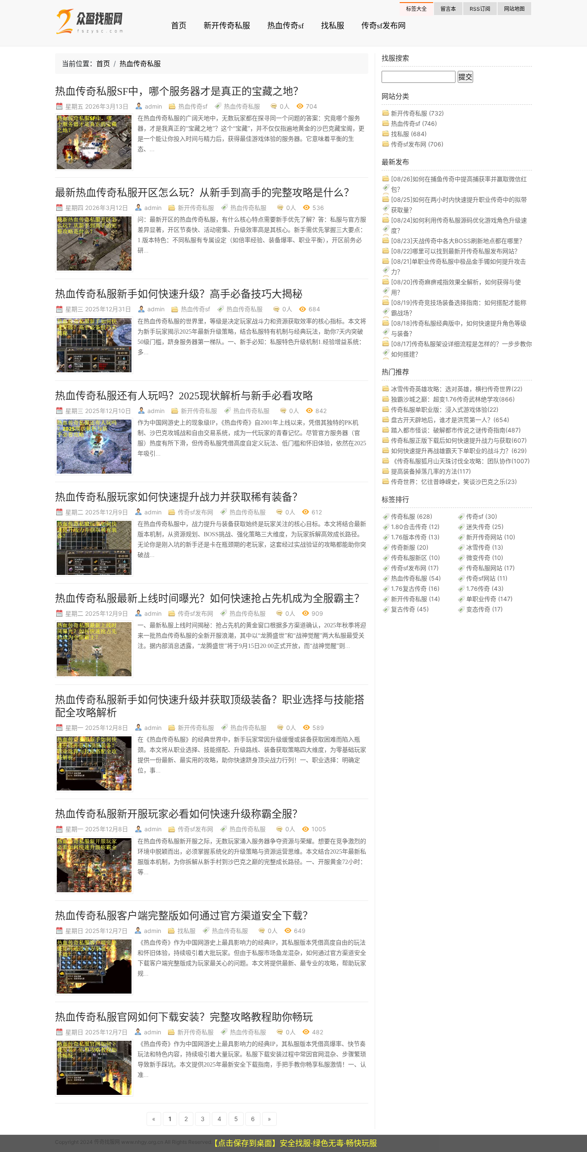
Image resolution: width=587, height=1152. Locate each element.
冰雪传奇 (484, 547)
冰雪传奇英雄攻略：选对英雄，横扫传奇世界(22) (457, 388)
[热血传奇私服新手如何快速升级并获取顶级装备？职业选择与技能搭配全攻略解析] (94, 763)
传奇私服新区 (415, 557)
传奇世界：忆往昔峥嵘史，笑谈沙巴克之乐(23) (454, 481)
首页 (178, 25)
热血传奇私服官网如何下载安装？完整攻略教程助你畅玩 (184, 1017)
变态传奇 (484, 609)
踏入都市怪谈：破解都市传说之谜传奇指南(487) (456, 430)
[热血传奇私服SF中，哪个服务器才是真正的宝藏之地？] (94, 141)
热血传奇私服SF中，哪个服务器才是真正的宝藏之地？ (179, 91)
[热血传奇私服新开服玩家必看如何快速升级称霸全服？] (94, 864)
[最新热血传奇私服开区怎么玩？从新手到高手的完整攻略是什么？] (94, 243)
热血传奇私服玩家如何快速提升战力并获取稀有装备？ (179, 497)
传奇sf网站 (487, 578)
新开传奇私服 (227, 25)
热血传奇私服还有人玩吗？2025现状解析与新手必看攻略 (184, 395)
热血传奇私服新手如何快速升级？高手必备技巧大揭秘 (179, 294)
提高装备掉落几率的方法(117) (431, 471)
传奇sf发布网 (383, 25)
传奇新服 (409, 547)
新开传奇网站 (490, 537)
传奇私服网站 (490, 567)
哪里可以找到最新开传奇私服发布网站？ (455, 251)
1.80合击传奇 (415, 526)
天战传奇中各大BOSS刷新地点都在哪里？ (458, 240)
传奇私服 (411, 516)
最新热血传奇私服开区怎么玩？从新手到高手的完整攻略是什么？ (204, 192)
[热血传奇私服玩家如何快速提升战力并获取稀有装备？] (94, 547)
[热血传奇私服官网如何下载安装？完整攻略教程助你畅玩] (94, 1067)
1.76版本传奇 (415, 537)
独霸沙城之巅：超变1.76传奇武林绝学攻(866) (453, 399)
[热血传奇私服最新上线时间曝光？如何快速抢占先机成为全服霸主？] (94, 648)
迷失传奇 (485, 526)
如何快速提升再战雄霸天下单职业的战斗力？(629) (459, 450)
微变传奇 (484, 557)
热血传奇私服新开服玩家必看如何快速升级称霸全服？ (179, 814)
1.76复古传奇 (415, 588)
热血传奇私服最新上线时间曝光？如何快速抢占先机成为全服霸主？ (209, 598)
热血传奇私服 (140, 63)
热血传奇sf (285, 25)
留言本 (448, 9)
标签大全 (416, 9)
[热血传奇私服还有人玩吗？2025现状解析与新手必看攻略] (94, 446)
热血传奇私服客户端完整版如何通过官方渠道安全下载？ (184, 915)
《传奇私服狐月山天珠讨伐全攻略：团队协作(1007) (460, 461)
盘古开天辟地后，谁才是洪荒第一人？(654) (450, 419)
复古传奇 (410, 609)
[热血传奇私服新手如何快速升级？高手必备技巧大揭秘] (94, 344)
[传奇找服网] (98, 23)
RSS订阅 (480, 9)
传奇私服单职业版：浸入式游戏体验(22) (444, 409)
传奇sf (481, 516)
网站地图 (514, 9)
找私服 (332, 25)
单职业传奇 (489, 598)
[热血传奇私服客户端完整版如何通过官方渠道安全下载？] (94, 966)
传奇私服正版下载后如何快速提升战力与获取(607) (459, 440)
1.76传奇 (485, 588)
